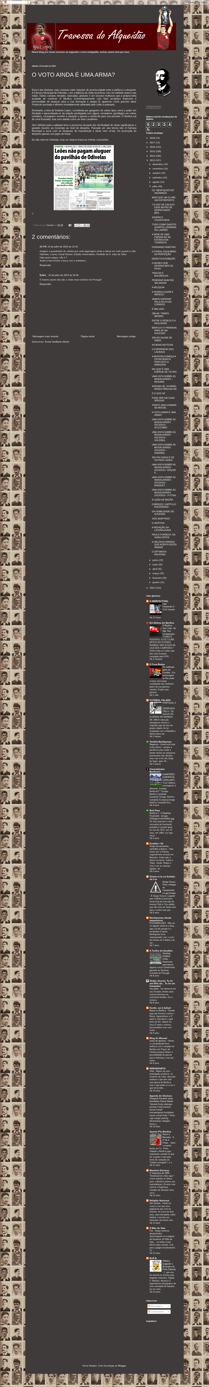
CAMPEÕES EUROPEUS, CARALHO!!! (168, 777)
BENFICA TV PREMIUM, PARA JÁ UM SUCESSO (164, 330)
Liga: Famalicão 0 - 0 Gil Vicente (168, 607)
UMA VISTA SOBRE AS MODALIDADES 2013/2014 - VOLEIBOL (164, 436)
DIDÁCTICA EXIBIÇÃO (163, 258)
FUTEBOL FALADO (160, 700)
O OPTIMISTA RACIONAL (159, 553)
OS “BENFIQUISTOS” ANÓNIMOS (163, 191)
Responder (45, 265)
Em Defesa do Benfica (162, 623)
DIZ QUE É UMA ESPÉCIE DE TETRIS (164, 370)
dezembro (158, 164)
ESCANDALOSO (158, 923)
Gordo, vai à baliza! (160, 1008)
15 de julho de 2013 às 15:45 (63, 275)
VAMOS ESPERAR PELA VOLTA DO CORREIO (162, 302)
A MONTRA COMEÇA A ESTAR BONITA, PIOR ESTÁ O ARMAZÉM (164, 360)
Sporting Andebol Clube (166, 956)
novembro (158, 168)
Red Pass (155, 810)
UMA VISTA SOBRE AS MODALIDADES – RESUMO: (164, 379)
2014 (153, 156)
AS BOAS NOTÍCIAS (162, 344)
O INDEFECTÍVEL (159, 601)
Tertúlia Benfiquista (160, 741)
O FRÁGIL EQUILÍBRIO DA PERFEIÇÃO (164, 253)
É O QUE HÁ (158, 393)
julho (155, 186)
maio (155, 564)
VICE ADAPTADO (161, 518)
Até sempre (155, 1203)
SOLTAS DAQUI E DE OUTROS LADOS (163, 458)
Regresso (154, 744)
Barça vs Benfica (158, 1010)
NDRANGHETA (158, 1068)
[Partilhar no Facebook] (85, 225)
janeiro (156, 582)
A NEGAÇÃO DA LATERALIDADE (161, 528)
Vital (152, 1071)
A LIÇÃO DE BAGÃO (162, 499)
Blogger (122, 1365)
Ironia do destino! (158, 1041)
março (156, 573)
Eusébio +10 (156, 843)
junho (156, 560)
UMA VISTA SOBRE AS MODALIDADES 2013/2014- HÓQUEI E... (164, 468)
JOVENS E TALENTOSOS (160, 218)
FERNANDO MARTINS (164, 247)
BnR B (153, 1258)
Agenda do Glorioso (161, 1095)
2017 (153, 142)
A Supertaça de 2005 (160, 1173)
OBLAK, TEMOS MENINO (160, 314)
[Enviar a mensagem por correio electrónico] (70, 225)
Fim (152, 1231)
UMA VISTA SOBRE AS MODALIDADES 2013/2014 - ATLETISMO (164, 423)
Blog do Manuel (158, 1038)
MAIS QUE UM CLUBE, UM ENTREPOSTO (164, 198)
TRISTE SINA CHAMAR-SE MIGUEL (164, 406)
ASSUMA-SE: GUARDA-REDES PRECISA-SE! (164, 387)
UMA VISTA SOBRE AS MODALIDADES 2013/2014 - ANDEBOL (164, 448)
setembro (158, 177)
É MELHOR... (159, 309)
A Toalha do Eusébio (161, 950)
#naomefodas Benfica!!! (157, 770)
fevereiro (157, 578)
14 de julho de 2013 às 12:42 (63, 246)
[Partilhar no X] (82, 225)
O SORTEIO (158, 523)
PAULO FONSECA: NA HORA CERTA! (163, 536)
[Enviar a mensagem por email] (75, 225)
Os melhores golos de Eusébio (168, 670)
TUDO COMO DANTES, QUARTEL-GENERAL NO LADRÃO (164, 227)
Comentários (157, 1311)
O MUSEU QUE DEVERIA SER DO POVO (162, 266)
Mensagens (156, 1306)
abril (155, 569)
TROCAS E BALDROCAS (160, 274)
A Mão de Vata (157, 1228)
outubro (157, 173)
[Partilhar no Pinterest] (88, 225)
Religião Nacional (159, 1200)
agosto (156, 182)
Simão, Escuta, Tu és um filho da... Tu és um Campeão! (162, 983)
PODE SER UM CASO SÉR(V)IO (163, 399)
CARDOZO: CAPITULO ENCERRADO (164, 505)
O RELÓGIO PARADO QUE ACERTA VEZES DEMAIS (164, 545)
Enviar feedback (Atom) (57, 341)
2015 (153, 151)
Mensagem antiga (126, 336)
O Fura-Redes (157, 664)
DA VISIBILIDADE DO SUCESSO (163, 512)
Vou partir (154, 988)
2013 (153, 160)
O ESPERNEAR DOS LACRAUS (163, 350)
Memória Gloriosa (159, 1170)
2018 (153, 138)
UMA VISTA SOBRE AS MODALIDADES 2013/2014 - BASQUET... (164, 481)
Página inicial (87, 336)
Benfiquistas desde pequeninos (160, 919)
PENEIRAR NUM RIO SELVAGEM (163, 281)
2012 (153, 587)
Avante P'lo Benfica (160, 1131)
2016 (153, 147)
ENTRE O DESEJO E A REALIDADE (164, 322)
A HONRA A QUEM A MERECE (162, 293)
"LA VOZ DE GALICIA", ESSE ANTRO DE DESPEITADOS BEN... (164, 208)
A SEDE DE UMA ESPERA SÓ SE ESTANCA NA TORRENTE (161, 238)
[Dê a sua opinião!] (78, 225)
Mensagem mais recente (45, 336)
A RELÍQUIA (158, 287)
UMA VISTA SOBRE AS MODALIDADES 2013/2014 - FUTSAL (164, 492)
